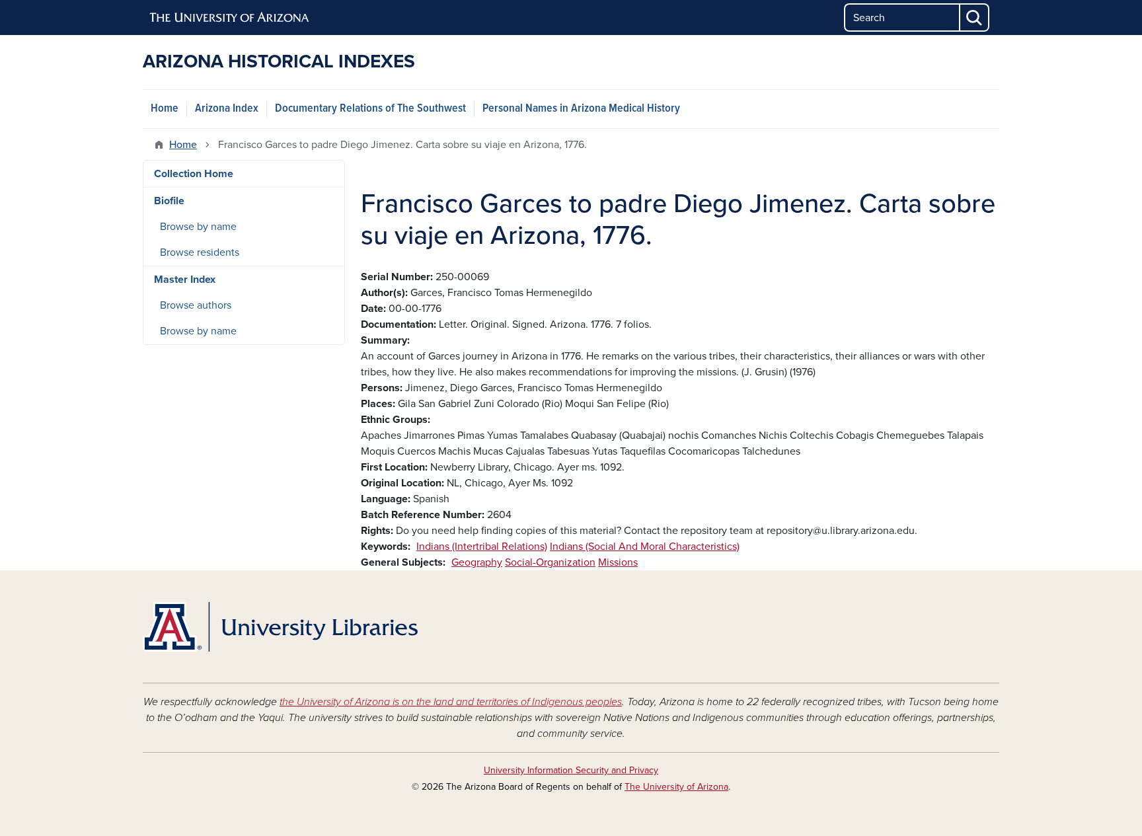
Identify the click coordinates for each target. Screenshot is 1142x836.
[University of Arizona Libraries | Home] (280, 627)
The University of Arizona (676, 786)
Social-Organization (550, 562)
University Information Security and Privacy (571, 770)
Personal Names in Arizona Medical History (581, 108)
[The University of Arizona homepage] (230, 17)
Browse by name (198, 226)
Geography (476, 562)
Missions (618, 562)
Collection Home (193, 173)
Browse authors (195, 305)
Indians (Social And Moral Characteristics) (645, 546)
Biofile (169, 201)
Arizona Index (226, 108)
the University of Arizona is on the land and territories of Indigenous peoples (451, 701)
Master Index (184, 279)
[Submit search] (974, 17)
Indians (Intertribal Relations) (481, 546)
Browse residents (199, 252)
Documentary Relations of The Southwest (370, 108)
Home (164, 108)
